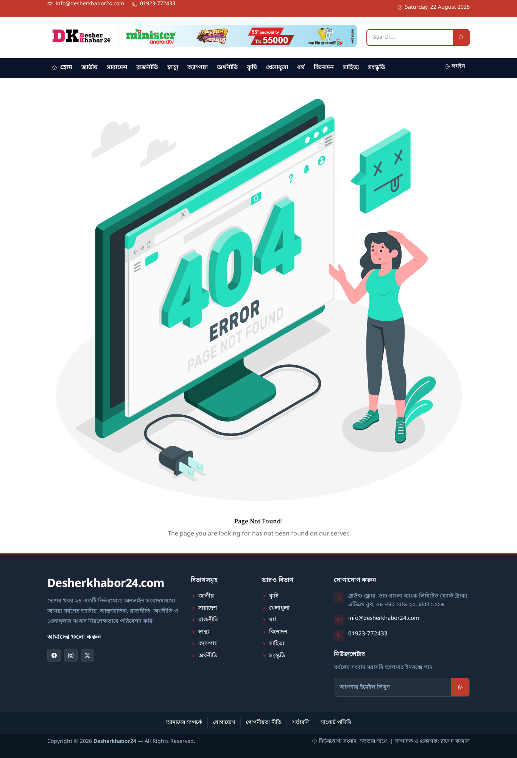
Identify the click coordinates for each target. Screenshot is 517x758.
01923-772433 (368, 634)
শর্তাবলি (301, 722)
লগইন (458, 66)
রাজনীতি (147, 68)
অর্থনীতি (227, 68)
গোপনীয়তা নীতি (263, 722)
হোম (66, 67)
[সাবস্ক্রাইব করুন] (460, 687)
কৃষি (252, 68)
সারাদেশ (117, 68)
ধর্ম (301, 68)
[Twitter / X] (87, 655)
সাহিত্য (351, 68)
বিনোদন (324, 68)
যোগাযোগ (224, 722)
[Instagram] (71, 655)
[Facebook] (54, 655)
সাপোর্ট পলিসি (336, 722)
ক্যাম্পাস (197, 68)
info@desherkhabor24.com (383, 618)
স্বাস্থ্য (172, 68)
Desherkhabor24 (114, 741)
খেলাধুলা (277, 68)
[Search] (461, 37)
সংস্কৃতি (376, 68)
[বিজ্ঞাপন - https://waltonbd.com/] (237, 36)
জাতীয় (89, 68)
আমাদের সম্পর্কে (184, 722)
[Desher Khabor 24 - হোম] (81, 36)
